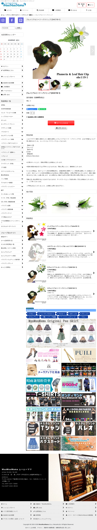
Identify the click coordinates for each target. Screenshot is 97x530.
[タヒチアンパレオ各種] (78, 414)
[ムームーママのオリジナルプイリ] (78, 355)
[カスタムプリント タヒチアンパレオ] (78, 428)
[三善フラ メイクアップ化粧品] (43, 370)
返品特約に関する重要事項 (36, 117)
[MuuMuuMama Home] (13, 4)
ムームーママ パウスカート (46, 313)
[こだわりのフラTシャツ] (43, 399)
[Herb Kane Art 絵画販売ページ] (78, 370)
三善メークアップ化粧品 (49, 317)
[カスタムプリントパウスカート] (43, 443)
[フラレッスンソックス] (43, 355)
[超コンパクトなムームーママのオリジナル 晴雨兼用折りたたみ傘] (43, 384)
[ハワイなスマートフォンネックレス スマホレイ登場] (78, 384)
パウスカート (62, 313)
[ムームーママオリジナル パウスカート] (61, 333)
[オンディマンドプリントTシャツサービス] (78, 399)
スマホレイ (32, 313)
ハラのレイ (84, 317)
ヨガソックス (73, 313)
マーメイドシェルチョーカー (68, 317)
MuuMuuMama (44, 524)
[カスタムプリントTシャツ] (43, 428)
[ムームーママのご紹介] (78, 443)
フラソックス (85, 313)
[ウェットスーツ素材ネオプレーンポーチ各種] (43, 414)
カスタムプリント (33, 317)
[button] (81, 5)
